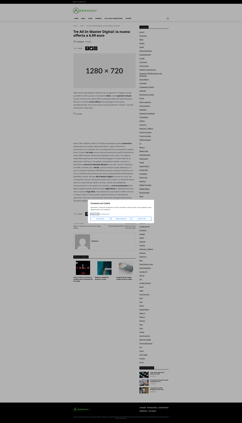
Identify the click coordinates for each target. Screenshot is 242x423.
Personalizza (100, 219)
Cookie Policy (94, 214)
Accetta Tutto (142, 219)
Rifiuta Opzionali (121, 219)
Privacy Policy (104, 214)
